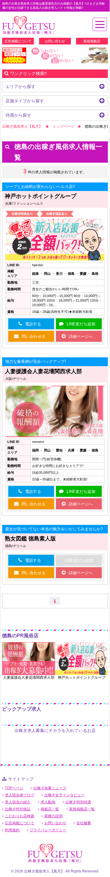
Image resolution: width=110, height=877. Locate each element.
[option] (55, 55)
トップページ (64, 126)
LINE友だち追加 (81, 324)
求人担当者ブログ (19, 795)
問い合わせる (34, 336)
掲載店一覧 (50, 809)
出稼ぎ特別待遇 (78, 802)
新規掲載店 (91, 41)
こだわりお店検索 (19, 816)
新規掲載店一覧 (82, 809)
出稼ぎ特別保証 (18, 809)
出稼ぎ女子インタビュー (64, 795)
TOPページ (14, 788)
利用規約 (12, 830)
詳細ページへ (81, 336)
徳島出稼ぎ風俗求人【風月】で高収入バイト (28, 25)
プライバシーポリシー (48, 830)
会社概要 (83, 823)
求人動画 (48, 802)
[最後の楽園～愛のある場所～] (55, 55)
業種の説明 (53, 816)
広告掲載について (18, 41)
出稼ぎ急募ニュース (49, 788)
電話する (33, 324)
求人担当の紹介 (18, 802)
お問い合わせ (55, 41)
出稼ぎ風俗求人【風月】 (22, 126)
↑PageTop (84, 781)
